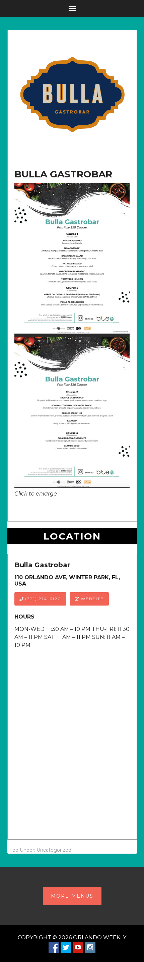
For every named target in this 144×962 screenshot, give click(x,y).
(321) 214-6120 (42, 598)
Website (91, 598)
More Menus (72, 896)
